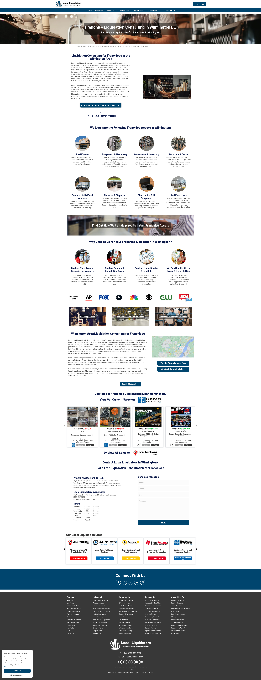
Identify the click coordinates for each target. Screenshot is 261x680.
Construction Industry (100, 600)
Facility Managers (177, 603)
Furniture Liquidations (152, 620)
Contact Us (71, 633)
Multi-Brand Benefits (74, 608)
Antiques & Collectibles (153, 606)
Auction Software (73, 614)
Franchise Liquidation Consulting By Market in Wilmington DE (130, 46)
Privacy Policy (8, 667)
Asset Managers (176, 606)
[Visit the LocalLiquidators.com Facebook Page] (118, 582)
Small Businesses (177, 622)
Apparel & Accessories (153, 631)
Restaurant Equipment (127, 600)
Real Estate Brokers (178, 614)
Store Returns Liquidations (128, 617)
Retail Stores (123, 620)
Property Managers (177, 600)
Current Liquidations (74, 620)
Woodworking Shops (126, 628)
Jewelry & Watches (151, 608)
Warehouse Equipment (127, 608)
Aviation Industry (99, 603)
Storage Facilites (177, 617)
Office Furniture (124, 603)
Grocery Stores (98, 628)
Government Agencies (178, 628)
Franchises (175, 633)
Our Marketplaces (73, 617)
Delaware (94, 46)
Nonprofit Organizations (179, 625)
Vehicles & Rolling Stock (153, 603)
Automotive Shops (125, 625)
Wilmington (104, 46)
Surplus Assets (98, 631)
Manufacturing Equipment (102, 608)
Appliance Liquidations (153, 622)
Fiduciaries (175, 611)
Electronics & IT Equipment (102, 611)
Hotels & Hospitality (100, 622)
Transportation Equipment (128, 611)
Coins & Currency (151, 628)
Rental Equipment (125, 633)
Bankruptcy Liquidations (153, 617)
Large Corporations (178, 620)
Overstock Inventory (126, 614)
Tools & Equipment (151, 625)
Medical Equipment (99, 614)
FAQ (68, 631)
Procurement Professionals (180, 608)
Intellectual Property (100, 625)
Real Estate (97, 633)
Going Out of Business (178, 631)
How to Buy (71, 625)
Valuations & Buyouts (74, 606)
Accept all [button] (17, 671)
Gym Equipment (124, 622)
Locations (86, 46)
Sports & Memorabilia (152, 611)
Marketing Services (73, 611)
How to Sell (71, 628)
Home (78, 46)
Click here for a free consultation (100, 105)
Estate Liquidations (152, 600)
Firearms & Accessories (153, 633)
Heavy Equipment (99, 606)
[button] (17, 675)
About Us (70, 600)
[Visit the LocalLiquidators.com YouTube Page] (136, 582)
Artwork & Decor (150, 614)
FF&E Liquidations (125, 606)
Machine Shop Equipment (101, 620)
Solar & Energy (98, 617)
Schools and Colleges (126, 631)
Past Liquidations (73, 622)
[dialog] (17, 664)
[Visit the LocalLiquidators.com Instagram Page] (124, 582)
